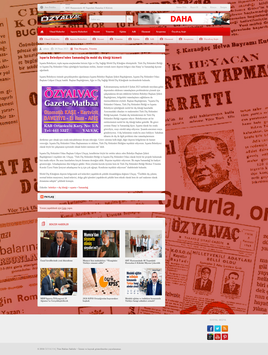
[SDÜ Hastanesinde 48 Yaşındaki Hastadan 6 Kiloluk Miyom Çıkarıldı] (143, 256)
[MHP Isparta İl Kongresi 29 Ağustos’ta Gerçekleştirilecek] (58, 294)
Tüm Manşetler (81, 49)
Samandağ (83, 187)
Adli (134, 31)
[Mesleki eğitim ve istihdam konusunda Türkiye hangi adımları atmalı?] (143, 294)
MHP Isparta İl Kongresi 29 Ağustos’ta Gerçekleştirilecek (54, 299)
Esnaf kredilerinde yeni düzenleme (56, 260)
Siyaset (96, 31)
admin (46, 49)
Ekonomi (146, 31)
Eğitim (123, 31)
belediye (52, 187)
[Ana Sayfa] (42, 31)
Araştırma (161, 31)
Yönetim (110, 31)
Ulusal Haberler (57, 31)
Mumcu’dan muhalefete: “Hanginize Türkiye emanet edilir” (100, 261)
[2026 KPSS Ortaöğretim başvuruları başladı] (101, 294)
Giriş (204, 7)
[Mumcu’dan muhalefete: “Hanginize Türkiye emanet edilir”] (101, 256)
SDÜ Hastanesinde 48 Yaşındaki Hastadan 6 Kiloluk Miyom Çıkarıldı (142, 261)
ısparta (73, 187)
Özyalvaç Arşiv (179, 31)
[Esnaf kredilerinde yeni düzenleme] (58, 256)
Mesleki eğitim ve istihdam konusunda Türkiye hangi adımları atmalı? (143, 299)
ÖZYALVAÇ (50, 349)
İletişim (223, 7)
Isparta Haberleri (79, 31)
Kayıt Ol (194, 7)
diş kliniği (63, 187)
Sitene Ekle (181, 7)
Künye (213, 7)
